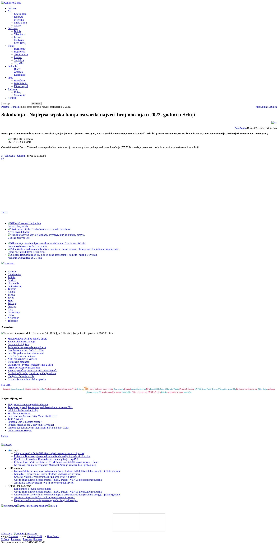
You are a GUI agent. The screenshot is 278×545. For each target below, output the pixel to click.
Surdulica (19, 60)
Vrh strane (31, 533)
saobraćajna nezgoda (175, 392)
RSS (22, 533)
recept (105, 389)
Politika (11, 277)
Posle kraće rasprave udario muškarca (27, 347)
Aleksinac (13, 89)
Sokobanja (19, 95)
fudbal (42, 389)
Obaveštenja (14, 312)
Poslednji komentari (21, 485)
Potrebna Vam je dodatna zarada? (25, 421)
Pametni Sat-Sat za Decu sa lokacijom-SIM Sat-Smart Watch (38, 427)
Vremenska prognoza (18, 361)
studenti (134, 389)
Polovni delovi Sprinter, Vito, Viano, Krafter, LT (32, 416)
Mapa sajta (6, 533)
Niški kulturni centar (140, 392)
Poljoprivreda (14, 286)
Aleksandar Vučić (70, 389)
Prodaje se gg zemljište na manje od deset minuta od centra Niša (40, 407)
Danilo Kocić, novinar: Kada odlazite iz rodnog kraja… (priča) (46, 459)
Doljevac (18, 16)
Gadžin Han (20, 14)
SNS (150, 392)
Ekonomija (13, 283)
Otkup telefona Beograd (20, 430)
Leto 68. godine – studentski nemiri (26, 353)
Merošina (19, 19)
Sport (10, 300)
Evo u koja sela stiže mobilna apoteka (27, 379)
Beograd (127, 389)
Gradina (90, 392)
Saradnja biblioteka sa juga (21, 341)
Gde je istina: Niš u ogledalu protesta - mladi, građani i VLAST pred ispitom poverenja (58, 479)
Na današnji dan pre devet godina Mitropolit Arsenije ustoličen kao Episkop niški (55, 465)
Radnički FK (155, 389)
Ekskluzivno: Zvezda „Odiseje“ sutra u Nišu (30, 364)
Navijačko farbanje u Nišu (21, 376)
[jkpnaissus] (7, 263)
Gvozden (13, 536)
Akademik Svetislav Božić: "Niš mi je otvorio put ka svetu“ (44, 482)
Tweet (4, 212)
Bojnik (17, 31)
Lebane (18, 37)
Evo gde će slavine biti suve (22, 356)
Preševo (18, 57)
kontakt (38, 539)
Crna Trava (20, 43)
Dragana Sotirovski (187, 389)
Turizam (15, 106)
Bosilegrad (19, 48)
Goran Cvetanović (18, 389)
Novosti (12, 271)
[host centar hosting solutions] (32, 505)
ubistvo (96, 392)
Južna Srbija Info (166, 389)
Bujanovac (19, 51)
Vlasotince (19, 34)
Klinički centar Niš (32, 389)
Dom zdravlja (119, 389)
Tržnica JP (216, 389)
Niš (9, 11)
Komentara (16, 468)
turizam (21, 155)
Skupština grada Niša (228, 389)
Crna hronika (14, 274)
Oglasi (11, 315)
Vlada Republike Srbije (54, 389)
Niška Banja (20, 22)
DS (100, 392)
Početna (12, 8)
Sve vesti (5, 384)
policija (111, 389)
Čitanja (14, 450)
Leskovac (13, 28)
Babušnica (19, 80)
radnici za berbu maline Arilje (23, 410)
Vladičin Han (21, 54)
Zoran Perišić (207, 389)
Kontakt (12, 98)
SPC (148, 389)
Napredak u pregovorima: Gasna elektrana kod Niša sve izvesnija (47, 474)
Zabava (11, 294)
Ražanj (17, 92)
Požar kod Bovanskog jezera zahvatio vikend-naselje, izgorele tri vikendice (52, 456)
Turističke (13, 320)
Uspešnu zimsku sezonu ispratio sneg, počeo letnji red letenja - (46, 476)
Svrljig (17, 25)
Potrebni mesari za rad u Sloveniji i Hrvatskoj (31, 424)
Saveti (11, 297)
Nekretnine (13, 318)
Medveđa (19, 40)
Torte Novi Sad (15, 419)
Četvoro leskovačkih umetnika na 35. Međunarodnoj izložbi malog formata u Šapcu (56, 462)
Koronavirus (253, 389)
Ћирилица (261, 106)
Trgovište (19, 63)
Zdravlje (12, 303)
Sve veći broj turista (18, 226)
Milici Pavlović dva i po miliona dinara (27, 338)
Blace (17, 69)
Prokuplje (13, 66)
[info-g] (52, 505)
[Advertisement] (97, 185)
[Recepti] (6, 444)
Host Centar (53, 536)
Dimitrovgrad (21, 86)
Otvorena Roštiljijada (18, 344)
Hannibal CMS (34, 536)
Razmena (27, 539)
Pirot (10, 77)
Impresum (16, 539)
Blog (10, 309)
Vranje (11, 45)
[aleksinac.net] (9, 505)
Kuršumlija (19, 74)
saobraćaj (244, 389)
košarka (164, 392)
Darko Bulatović (96, 389)
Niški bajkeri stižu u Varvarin (22, 359)
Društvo (12, 280)
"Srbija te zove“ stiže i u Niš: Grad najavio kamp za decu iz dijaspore (49, 453)
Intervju (12, 306)
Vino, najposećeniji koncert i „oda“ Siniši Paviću (32, 370)
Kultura (11, 291)
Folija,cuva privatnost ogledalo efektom (28, 404)
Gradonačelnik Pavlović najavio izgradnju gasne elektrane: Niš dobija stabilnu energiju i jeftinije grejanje (67, 471)
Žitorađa (18, 71)
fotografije (187, 392)
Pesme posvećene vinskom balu (24, 367)
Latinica (273, 106)
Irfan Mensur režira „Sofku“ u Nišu (26, 350)
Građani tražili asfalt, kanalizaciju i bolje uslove (32, 373)
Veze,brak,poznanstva (19, 413)
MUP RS (198, 389)
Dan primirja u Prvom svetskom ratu (32, 488)
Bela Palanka (21, 83)
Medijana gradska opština (112, 392)
